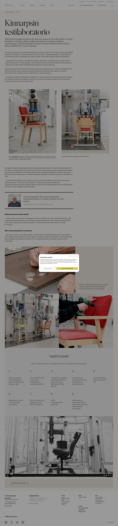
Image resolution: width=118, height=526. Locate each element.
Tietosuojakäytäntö (73, 256)
